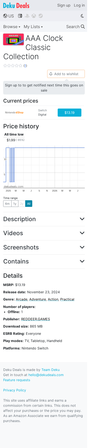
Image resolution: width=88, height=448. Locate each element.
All (28, 203)
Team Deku (50, 370)
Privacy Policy (14, 390)
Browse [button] (11, 26)
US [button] (8, 16)
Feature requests (16, 380)
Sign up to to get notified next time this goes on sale (44, 87)
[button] (15, 65)
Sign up (63, 5)
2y (21, 203)
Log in (79, 5)
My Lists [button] (32, 26)
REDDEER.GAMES (35, 319)
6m (7, 203)
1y (14, 203)
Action (53, 299)
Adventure (37, 299)
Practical (67, 299)
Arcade (21, 299)
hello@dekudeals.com (46, 375)
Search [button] (75, 26)
